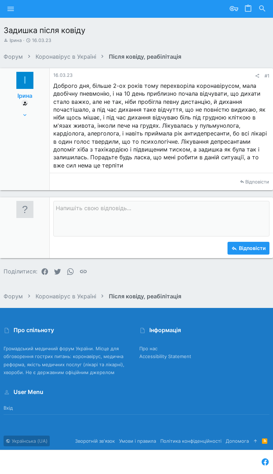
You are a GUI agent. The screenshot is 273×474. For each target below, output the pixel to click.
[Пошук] (262, 8)
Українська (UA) (29, 441)
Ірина (16, 40)
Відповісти (257, 182)
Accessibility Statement (165, 356)
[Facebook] (265, 462)
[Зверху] (255, 441)
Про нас (148, 348)
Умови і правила (137, 441)
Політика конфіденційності (190, 441)
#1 (266, 76)
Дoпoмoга (237, 441)
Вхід (8, 408)
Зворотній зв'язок (95, 441)
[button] (11, 8)
